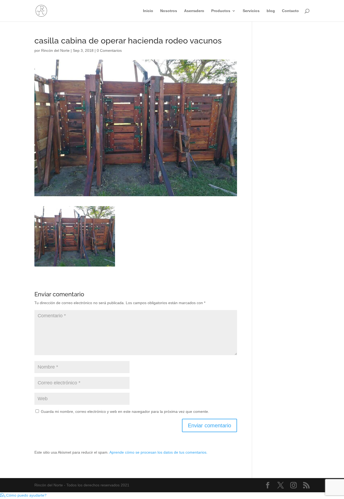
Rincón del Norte (55, 50)
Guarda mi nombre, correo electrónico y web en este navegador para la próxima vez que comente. (125, 411)
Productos (220, 11)
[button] (23, 495)
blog (271, 11)
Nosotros (168, 11)
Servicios (251, 11)
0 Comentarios (109, 50)
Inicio (148, 11)
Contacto (290, 11)
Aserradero (194, 11)
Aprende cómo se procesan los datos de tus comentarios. (158, 452)
